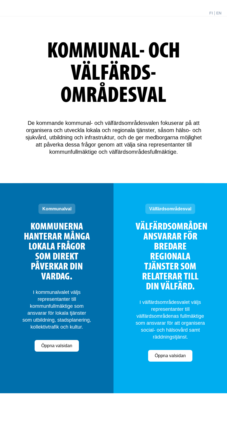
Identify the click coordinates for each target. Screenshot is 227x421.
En (218, 13)
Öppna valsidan (56, 345)
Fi (211, 13)
